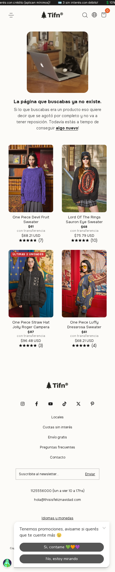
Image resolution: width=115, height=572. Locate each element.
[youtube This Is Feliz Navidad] (50, 404)
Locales (57, 417)
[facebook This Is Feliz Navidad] (36, 404)
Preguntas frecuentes (57, 447)
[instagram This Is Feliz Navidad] (22, 404)
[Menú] (12, 15)
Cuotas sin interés (57, 427)
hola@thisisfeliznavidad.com (57, 500)
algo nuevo (67, 128)
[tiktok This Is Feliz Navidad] (64, 404)
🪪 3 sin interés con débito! (69, 2)
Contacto (57, 457)
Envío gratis (57, 437)
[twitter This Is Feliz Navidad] (78, 404)
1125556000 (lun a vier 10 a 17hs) (58, 491)
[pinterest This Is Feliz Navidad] (92, 404)
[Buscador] (85, 15)
